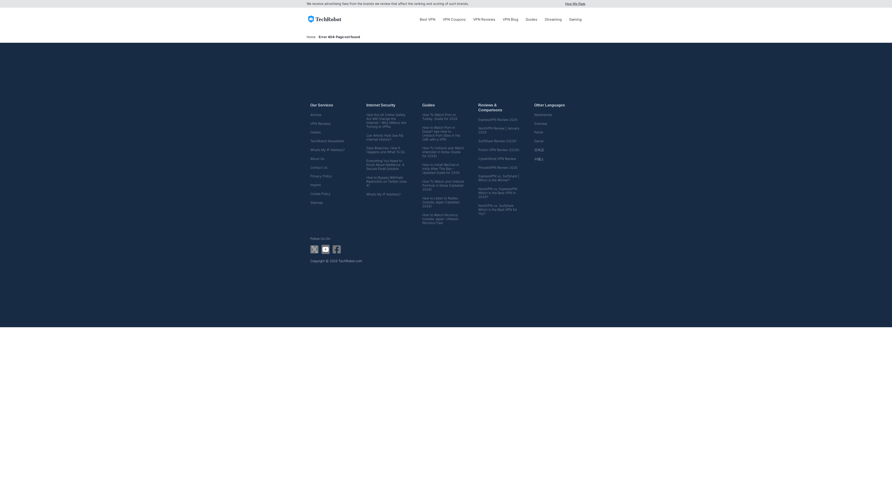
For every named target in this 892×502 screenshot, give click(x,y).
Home (311, 37)
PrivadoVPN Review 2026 (498, 167)
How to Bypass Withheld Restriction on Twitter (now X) (386, 181)
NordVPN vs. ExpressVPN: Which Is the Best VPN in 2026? (498, 193)
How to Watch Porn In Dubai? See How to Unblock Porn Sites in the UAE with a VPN (441, 133)
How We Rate (575, 4)
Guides (531, 19)
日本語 (539, 150)
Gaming (575, 19)
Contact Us (318, 167)
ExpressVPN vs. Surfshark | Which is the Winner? (498, 178)
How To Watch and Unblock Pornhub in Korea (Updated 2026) (443, 185)
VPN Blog (510, 19)
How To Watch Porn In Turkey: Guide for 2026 (440, 117)
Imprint (315, 185)
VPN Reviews (484, 19)
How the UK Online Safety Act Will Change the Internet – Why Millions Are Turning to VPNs (386, 121)
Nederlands (543, 115)
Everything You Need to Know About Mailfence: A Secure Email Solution (385, 165)
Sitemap (316, 203)
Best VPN (427, 19)
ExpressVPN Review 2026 (498, 120)
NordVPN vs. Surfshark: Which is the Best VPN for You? (497, 209)
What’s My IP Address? (327, 150)
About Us (317, 159)
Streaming (553, 19)
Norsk (538, 132)
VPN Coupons (454, 19)
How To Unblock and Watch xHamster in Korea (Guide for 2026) (443, 152)
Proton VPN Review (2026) (498, 150)
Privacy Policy (321, 176)
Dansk (539, 141)
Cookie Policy (320, 194)
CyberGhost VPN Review (497, 159)
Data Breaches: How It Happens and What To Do (385, 150)
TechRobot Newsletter (327, 141)
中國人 (539, 159)
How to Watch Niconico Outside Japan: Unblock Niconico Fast (440, 219)
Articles (315, 115)
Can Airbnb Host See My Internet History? (384, 137)
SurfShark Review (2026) (497, 141)
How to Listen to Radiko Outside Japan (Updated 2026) (440, 202)
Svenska (540, 124)
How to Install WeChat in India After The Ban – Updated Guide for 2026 (441, 169)
